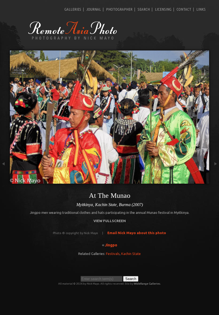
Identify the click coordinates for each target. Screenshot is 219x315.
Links (201, 9)
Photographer (119, 9)
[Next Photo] (214, 181)
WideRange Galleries (147, 283)
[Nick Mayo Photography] (72, 39)
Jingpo (111, 245)
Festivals (113, 253)
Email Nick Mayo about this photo (136, 233)
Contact (184, 9)
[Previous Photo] (5, 181)
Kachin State (131, 253)
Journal (93, 9)
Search (144, 9)
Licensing (163, 9)
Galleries (72, 9)
